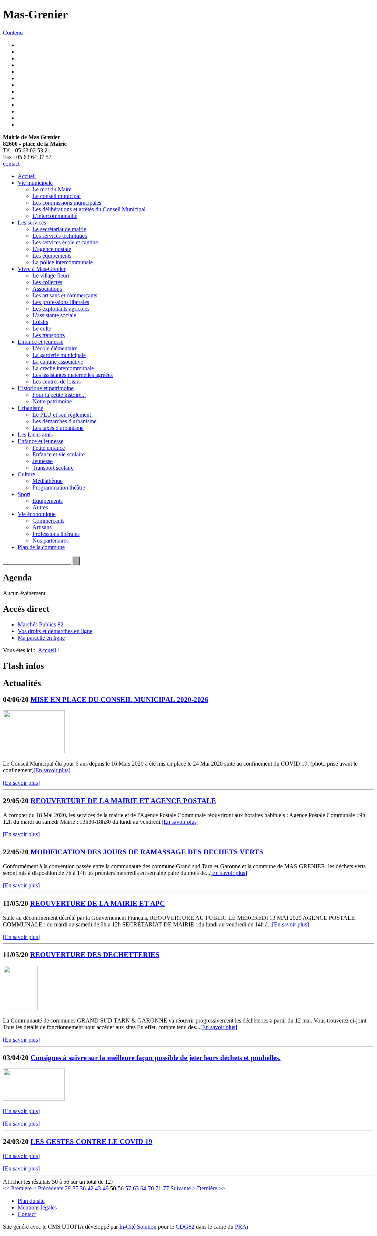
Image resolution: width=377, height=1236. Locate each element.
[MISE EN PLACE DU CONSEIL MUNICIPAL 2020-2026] (34, 751)
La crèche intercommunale (63, 368)
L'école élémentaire (54, 348)
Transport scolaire (53, 468)
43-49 (102, 1188)
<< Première (17, 1188)
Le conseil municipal (56, 196)
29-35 (71, 1188)
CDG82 (185, 1226)
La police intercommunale (62, 262)
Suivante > (182, 1188)
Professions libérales (56, 534)
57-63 (132, 1188)
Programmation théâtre (58, 487)
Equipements (47, 501)
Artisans (42, 527)
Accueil (27, 176)
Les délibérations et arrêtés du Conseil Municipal (88, 209)
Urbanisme (30, 408)
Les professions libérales (60, 302)
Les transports (48, 335)
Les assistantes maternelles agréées (72, 375)
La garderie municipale (59, 355)
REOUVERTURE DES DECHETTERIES (94, 954)
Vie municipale (35, 183)
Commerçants (48, 521)
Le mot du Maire (51, 189)
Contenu (13, 32)
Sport (24, 494)
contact (11, 163)
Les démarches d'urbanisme (64, 421)
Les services (32, 222)
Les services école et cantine (65, 242)
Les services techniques (59, 236)
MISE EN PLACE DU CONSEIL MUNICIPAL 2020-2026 (119, 699)
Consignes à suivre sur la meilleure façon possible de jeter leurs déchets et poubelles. (156, 1058)
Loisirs (40, 322)
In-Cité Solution (137, 1226)
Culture (26, 474)
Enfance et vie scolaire (58, 454)
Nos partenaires (50, 540)
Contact (27, 1214)
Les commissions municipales (66, 202)
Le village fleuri (50, 275)
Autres (40, 507)
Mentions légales (37, 1207)
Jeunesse (42, 461)
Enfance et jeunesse (40, 342)
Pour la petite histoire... (59, 395)
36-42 (87, 1188)
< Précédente (48, 1188)
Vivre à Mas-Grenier (42, 269)
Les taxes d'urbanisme (58, 428)
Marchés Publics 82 (40, 624)
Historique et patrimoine (46, 388)
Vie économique (37, 514)
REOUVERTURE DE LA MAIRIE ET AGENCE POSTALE (123, 801)
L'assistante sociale (54, 315)
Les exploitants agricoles (60, 309)
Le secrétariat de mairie (59, 229)
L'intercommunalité (54, 216)
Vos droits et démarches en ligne (55, 631)
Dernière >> (211, 1188)
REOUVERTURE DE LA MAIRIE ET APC (97, 903)
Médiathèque (47, 481)
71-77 (162, 1188)
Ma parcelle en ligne (41, 638)
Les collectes (47, 282)
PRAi (241, 1226)
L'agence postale (51, 249)
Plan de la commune (41, 547)
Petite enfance (48, 448)
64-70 (147, 1188)
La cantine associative (57, 362)
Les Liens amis (35, 434)
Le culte (41, 328)
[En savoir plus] (52, 770)
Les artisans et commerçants (64, 295)
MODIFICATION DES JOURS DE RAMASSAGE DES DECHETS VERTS (147, 852)
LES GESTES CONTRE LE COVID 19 (91, 1141)
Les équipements (51, 256)
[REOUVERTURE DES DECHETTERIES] (20, 1008)
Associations (47, 289)
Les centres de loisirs (56, 381)
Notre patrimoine (52, 401)
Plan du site (31, 1201)
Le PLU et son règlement (61, 415)
